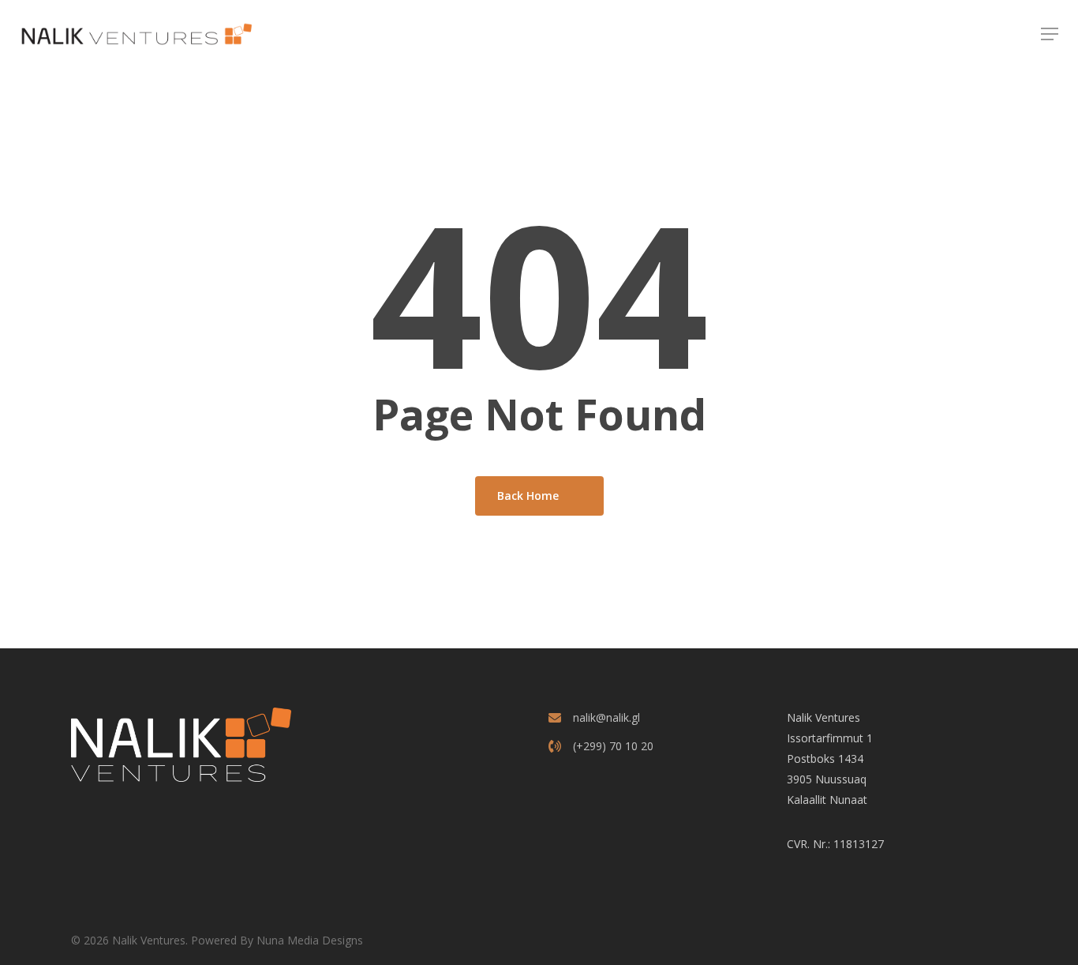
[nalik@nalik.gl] (594, 718)
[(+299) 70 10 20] (600, 746)
